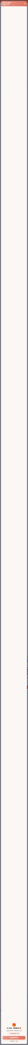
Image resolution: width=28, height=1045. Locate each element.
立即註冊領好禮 (14, 1037)
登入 (17, 1041)
